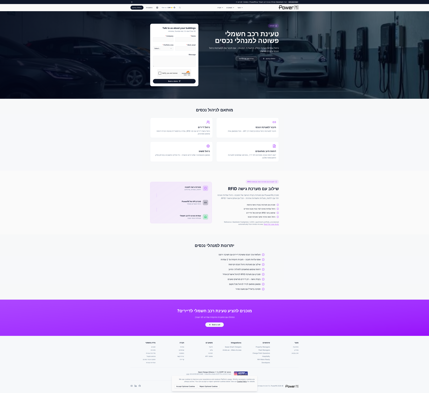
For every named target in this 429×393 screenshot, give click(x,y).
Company (169, 36)
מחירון (296, 350)
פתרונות (296, 347)
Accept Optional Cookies (185, 386)
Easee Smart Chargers (233, 347)
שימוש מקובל (151, 356)
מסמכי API (209, 356)
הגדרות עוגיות (151, 362)
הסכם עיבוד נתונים (149, 359)
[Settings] (157, 8)
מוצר (239, 7)
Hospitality (266, 356)
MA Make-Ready (263, 359)
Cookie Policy (242, 381)
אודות (182, 347)
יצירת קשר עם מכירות (246, 58)
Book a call (216, 325)
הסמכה (181, 353)
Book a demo (173, 81)
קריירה (182, 359)
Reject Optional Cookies (209, 386)
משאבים (229, 7)
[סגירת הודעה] (131, 2)
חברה (219, 7)
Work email (191, 45)
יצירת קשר (180, 356)
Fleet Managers (264, 350)
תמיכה (210, 353)
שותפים (181, 350)
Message (192, 54)
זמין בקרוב (295, 353)
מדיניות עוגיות (151, 353)
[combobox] (163, 48)
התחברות (149, 7)
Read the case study (271, 224)
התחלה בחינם (137, 7)
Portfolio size (167, 45)
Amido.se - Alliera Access (232, 350)
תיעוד (211, 347)
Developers (266, 362)
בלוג (211, 350)
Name (193, 36)
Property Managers (263, 347)
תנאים (153, 347)
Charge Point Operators (261, 353)
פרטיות (153, 350)
